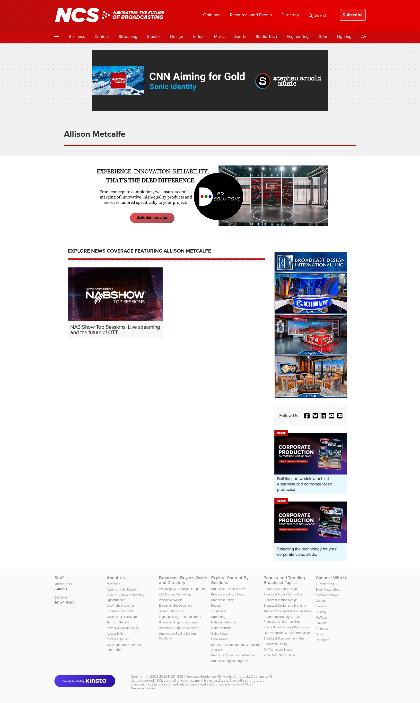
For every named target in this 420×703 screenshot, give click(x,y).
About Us (116, 577)
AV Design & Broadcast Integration (182, 588)
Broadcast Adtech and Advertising (234, 655)
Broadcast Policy (222, 600)
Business (77, 37)
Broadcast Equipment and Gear (284, 638)
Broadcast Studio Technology (283, 594)
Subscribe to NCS (328, 584)
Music (219, 37)
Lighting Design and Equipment (180, 616)
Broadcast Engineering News (230, 660)
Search (321, 15)
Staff (59, 577)
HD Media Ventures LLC (235, 676)
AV (363, 37)
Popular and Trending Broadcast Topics (284, 580)
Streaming (128, 37)
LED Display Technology (175, 594)
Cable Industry (221, 628)
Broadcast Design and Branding (284, 605)
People (216, 605)
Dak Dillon (61, 597)
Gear (322, 37)
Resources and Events (251, 15)
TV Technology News (277, 649)
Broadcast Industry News (228, 594)
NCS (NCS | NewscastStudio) (189, 676)
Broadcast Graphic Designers (178, 622)
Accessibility (115, 633)
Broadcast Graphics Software (178, 628)
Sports (240, 37)
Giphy (320, 634)
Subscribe (353, 15)
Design (176, 37)
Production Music (170, 600)
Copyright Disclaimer (121, 605)
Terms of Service (118, 622)
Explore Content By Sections (230, 580)
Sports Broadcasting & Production (286, 627)
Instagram (322, 640)
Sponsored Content (120, 611)
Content (102, 37)
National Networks (223, 622)
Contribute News (327, 595)
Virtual (198, 37)
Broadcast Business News (228, 588)
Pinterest (322, 628)
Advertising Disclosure (122, 616)
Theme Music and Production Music (287, 611)
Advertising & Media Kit (122, 589)
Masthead (113, 584)
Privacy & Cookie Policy (122, 628)
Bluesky (321, 612)
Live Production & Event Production (287, 632)
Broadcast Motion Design (280, 600)
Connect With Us (332, 577)
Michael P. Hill (63, 584)
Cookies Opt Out (118, 639)
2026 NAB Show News (279, 655)
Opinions (211, 15)
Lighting (344, 37)
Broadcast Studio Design (280, 588)
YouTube (321, 617)
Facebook (322, 606)
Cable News (219, 633)
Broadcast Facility (275, 644)
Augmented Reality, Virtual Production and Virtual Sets (281, 619)
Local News (219, 639)
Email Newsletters (328, 589)
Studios (154, 37)
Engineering (298, 37)
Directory (290, 15)
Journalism (218, 611)
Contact (321, 600)
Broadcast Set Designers (175, 605)
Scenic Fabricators (171, 611)
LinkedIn (321, 623)
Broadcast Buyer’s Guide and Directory (183, 580)
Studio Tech (266, 37)
